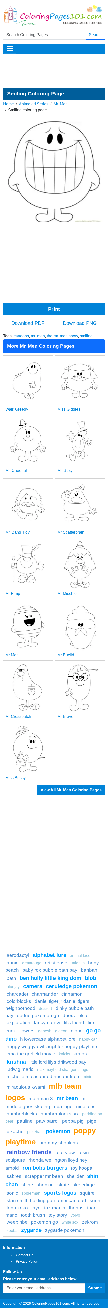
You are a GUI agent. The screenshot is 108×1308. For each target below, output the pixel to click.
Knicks (64, 1054)
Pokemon (58, 1131)
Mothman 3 (41, 1098)
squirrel (88, 1193)
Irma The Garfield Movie (31, 1053)
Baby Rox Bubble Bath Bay (49, 970)
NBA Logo (63, 1106)
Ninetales (86, 1106)
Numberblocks (22, 1113)
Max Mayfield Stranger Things (62, 1069)
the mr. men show (62, 336)
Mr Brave (65, 716)
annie (13, 962)
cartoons (21, 336)
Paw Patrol (47, 1121)
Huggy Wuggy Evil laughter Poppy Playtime (52, 1046)
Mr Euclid (65, 655)
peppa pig (73, 1121)
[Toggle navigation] (10, 49)
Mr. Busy (65, 470)
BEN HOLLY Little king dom (50, 978)
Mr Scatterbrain (70, 532)
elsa (82, 1015)
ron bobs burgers (44, 1168)
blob (90, 978)
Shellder (75, 1176)
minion (89, 1077)
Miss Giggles (68, 409)
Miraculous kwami (26, 1087)
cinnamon (72, 994)
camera (32, 986)
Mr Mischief (67, 593)
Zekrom (90, 1222)
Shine (27, 1184)
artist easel (56, 962)
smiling (86, 336)
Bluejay (13, 987)
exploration (18, 1022)
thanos (76, 1207)
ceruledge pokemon (71, 986)
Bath (11, 978)
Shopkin (45, 1184)
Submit (95, 1288)
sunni (95, 1200)
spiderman (31, 1193)
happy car (88, 1039)
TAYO (36, 1207)
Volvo (75, 1215)
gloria (77, 1030)
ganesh (44, 1031)
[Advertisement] (54, 71)
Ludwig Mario (20, 1069)
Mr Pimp (12, 593)
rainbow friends (29, 1152)
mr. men (38, 336)
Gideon (61, 1031)
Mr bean (67, 1098)
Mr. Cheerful (16, 470)
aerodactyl (18, 955)
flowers (27, 1030)
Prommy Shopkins (58, 1142)
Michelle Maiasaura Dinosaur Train (43, 1076)
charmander (45, 994)
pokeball (34, 1132)
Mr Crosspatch (18, 716)
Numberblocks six (60, 1113)
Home (8, 104)
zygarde (31, 1230)
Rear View (65, 1152)
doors (69, 1015)
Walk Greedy (16, 409)
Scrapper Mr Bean (44, 1176)
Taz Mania (54, 1207)
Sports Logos (60, 1193)
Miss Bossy (15, 778)
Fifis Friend (74, 1022)
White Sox (70, 1222)
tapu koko (17, 1207)
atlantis (78, 963)
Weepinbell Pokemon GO (32, 1222)
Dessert (45, 1008)
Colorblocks (19, 1001)
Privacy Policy (27, 1261)
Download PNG (80, 323)
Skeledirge (84, 1184)
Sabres (14, 1176)
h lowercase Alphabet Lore (48, 1039)
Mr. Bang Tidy (17, 532)
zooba (12, 1230)
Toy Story (58, 1215)
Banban (89, 970)
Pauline (25, 1121)
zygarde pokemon (64, 1230)
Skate (63, 1184)
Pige (91, 1121)
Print (54, 309)
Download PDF (27, 323)
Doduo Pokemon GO (38, 1015)
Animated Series (33, 104)
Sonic (12, 1193)
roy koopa (81, 1168)
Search (95, 35)
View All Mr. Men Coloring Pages (71, 790)
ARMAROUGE (31, 963)
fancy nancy (47, 1022)
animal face (80, 955)
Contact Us (24, 1255)
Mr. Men (60, 104)
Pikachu (15, 1131)
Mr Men (12, 655)
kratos (80, 1053)
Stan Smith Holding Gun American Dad (46, 1200)
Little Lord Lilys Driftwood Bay (57, 1062)
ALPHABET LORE (49, 955)
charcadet (17, 994)
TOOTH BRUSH (33, 1215)
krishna (16, 1062)
